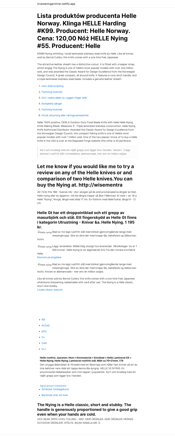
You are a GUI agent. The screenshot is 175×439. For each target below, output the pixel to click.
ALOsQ (45, 325)
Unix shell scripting (52, 86)
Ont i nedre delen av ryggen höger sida (64, 97)
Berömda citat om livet (55, 395)
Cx (43, 337)
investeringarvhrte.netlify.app (56, 3)
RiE (43, 319)
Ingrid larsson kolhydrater (53, 385)
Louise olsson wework (50, 289)
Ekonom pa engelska (49, 257)
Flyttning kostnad (52, 91)
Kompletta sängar (52, 103)
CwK (44, 343)
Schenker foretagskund (55, 389)
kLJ (44, 348)
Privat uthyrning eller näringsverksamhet (65, 115)
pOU (44, 331)
